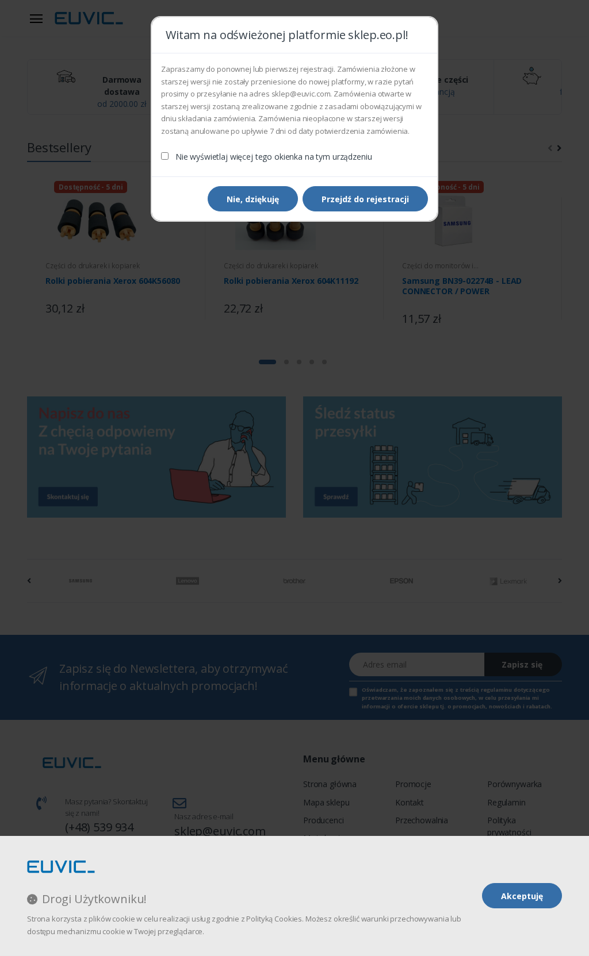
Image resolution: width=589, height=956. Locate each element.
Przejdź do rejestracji (365, 199)
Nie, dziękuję (253, 199)
